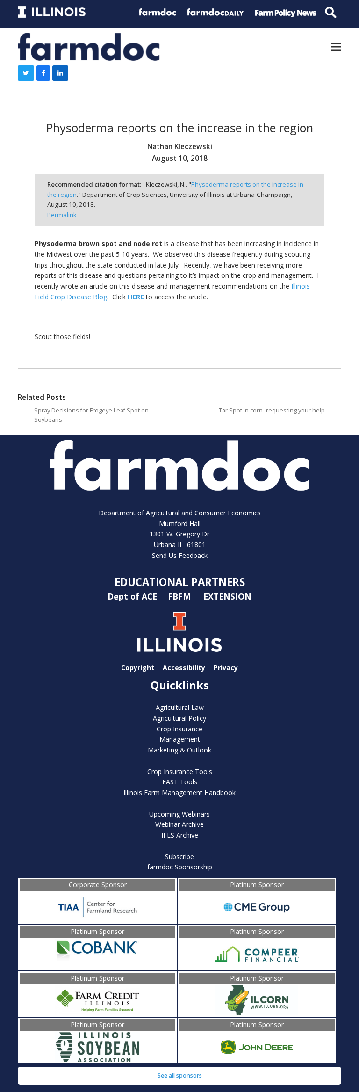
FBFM (180, 595)
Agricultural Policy (179, 718)
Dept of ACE (133, 595)
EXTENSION (227, 595)
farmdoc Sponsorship (179, 866)
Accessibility (184, 667)
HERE (136, 296)
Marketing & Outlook (179, 749)
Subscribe (179, 856)
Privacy (226, 667)
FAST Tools (179, 781)
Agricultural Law (180, 707)
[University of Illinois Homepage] (179, 632)
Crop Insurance (179, 728)
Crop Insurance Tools (179, 771)
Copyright (137, 667)
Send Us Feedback (180, 555)
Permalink (62, 214)
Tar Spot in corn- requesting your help (272, 410)
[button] (336, 47)
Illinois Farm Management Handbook (179, 792)
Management (179, 739)
